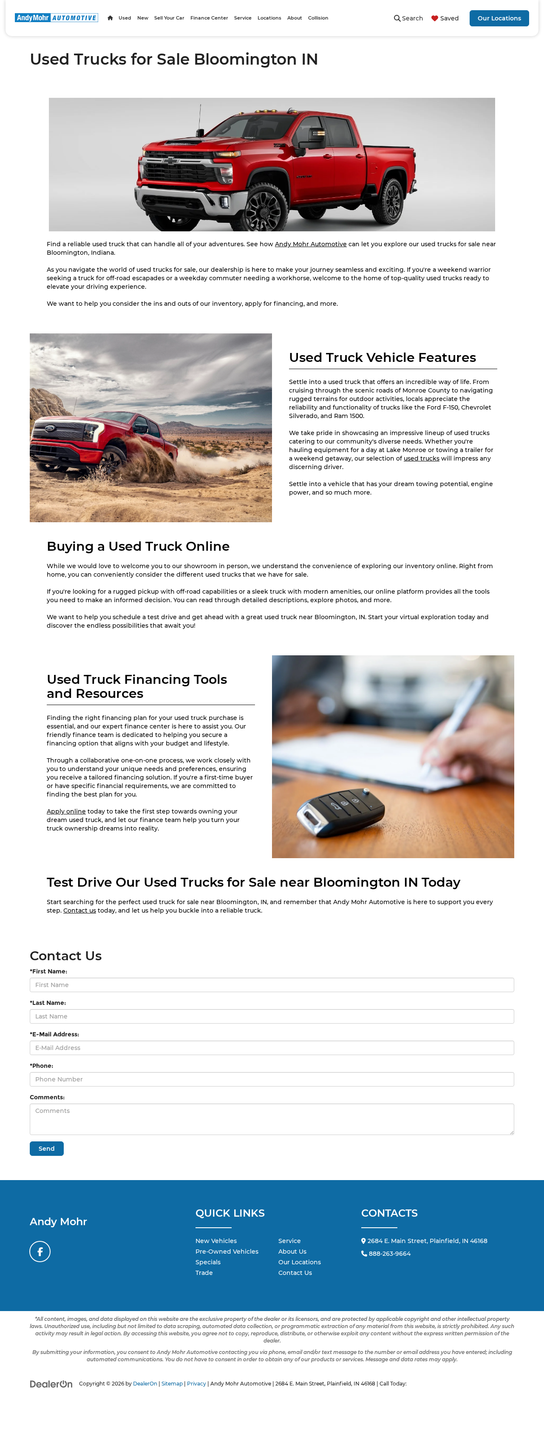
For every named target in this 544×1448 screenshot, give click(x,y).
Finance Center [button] (209, 18)
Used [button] (125, 18)
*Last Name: (48, 1003)
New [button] (142, 18)
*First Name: (48, 971)
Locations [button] (269, 18)
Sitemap (172, 1383)
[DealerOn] (51, 1383)
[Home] (110, 18)
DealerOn (145, 1383)
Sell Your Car (169, 18)
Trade (204, 1273)
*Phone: (41, 1066)
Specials (208, 1262)
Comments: (47, 1097)
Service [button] (243, 18)
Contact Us (295, 1273)
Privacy (196, 1383)
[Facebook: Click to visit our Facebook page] (40, 1251)
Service (289, 1241)
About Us (292, 1251)
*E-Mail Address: (54, 1034)
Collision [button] (318, 18)
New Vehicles (216, 1241)
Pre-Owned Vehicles (227, 1251)
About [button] (294, 18)
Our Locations (499, 18)
